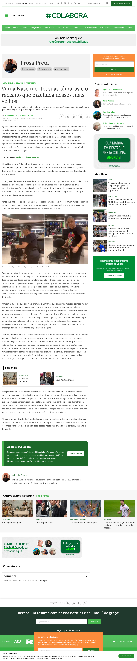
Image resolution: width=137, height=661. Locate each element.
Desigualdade (36, 28)
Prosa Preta (34, 62)
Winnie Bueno (11, 115)
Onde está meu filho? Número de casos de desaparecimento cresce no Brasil (120, 232)
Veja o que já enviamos (114, 74)
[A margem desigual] (10, 378)
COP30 (7, 28)
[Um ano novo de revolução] (85, 508)
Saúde (129, 28)
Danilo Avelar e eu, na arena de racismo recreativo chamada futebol (119, 525)
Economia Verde (64, 28)
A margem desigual (24, 379)
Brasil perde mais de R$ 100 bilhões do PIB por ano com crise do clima (121, 202)
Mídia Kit (30, 3)
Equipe (51, 3)
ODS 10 (23, 115)
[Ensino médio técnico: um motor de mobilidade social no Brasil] (100, 246)
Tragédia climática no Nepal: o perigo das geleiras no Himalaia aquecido (119, 187)
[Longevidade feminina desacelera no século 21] (100, 215)
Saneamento (119, 28)
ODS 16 (30, 115)
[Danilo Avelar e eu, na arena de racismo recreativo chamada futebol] (120, 508)
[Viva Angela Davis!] (47, 378)
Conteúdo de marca (41, 3)
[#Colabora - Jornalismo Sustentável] (67, 15)
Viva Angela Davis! (65, 379)
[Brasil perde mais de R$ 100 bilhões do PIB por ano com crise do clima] (100, 200)
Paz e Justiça (105, 28)
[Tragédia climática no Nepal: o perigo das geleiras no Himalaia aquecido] (100, 185)
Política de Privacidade (54, 658)
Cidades (16, 28)
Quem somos (9, 3)
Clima (25, 28)
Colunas (19, 83)
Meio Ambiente (91, 28)
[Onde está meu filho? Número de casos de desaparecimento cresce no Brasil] (100, 231)
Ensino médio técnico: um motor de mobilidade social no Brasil (121, 247)
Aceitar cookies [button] (126, 656)
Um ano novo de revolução (83, 522)
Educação (77, 28)
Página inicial (7, 83)
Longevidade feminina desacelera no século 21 (120, 217)
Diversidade (49, 28)
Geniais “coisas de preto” (27, 157)
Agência (21, 3)
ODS (13, 16)
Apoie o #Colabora (122, 3)
